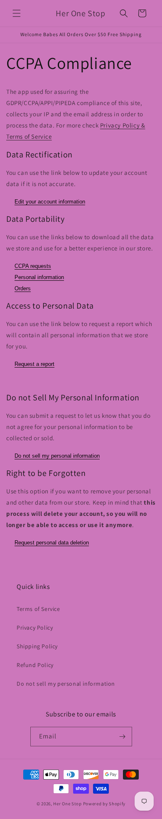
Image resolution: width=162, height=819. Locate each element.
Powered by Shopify (104, 804)
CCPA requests (33, 266)
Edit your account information (50, 202)
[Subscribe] (122, 736)
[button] (16, 13)
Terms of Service (38, 609)
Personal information (39, 277)
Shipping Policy (37, 646)
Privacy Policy (35, 627)
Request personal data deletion (52, 542)
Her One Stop (67, 804)
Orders (23, 288)
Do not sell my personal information (57, 456)
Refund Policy (35, 665)
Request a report (34, 364)
